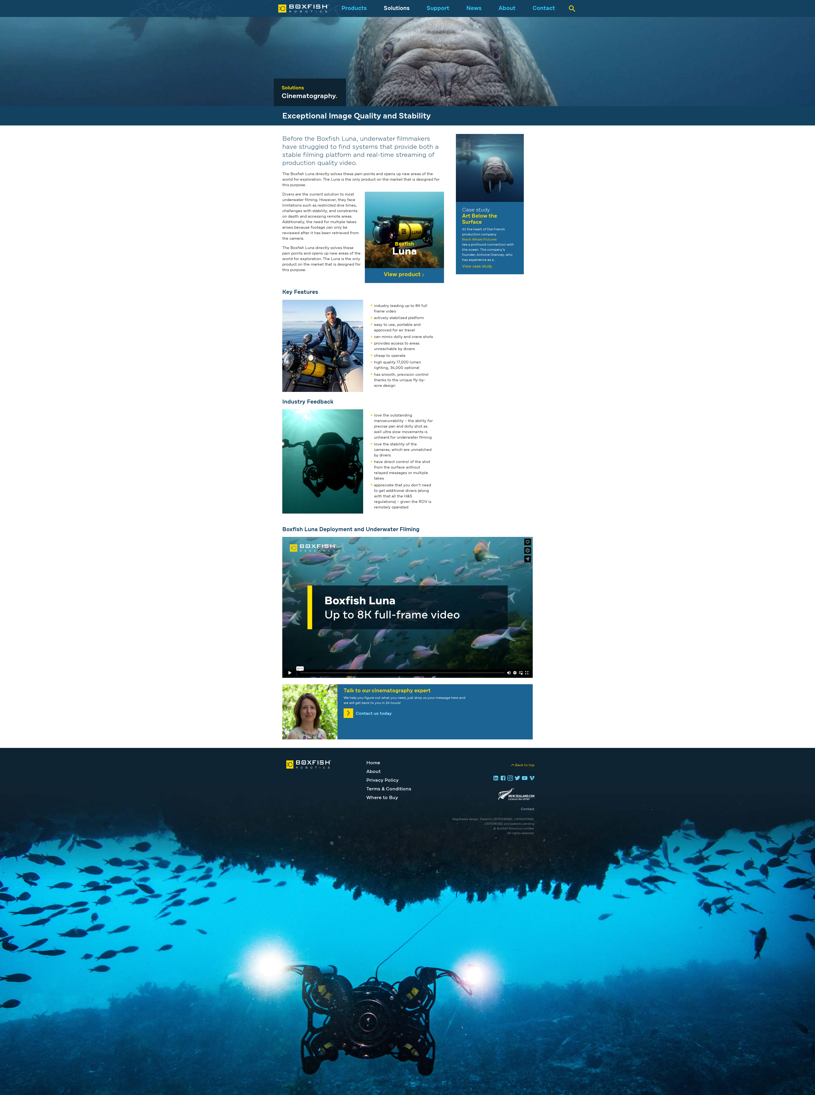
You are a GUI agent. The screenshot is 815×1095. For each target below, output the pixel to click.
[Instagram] (509, 778)
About (507, 8)
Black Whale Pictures (479, 239)
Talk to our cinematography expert (387, 690)
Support (438, 8)
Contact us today (374, 713)
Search (571, 8)
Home (373, 763)
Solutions (397, 8)
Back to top (524, 765)
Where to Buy (382, 797)
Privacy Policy (382, 780)
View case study (477, 266)
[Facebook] (502, 778)
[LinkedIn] (495, 778)
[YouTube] (524, 778)
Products (354, 8)
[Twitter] (517, 778)
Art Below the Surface (479, 219)
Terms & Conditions (388, 789)
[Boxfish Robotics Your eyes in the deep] (299, 8)
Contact (544, 8)
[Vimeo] (531, 778)
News (474, 8)
